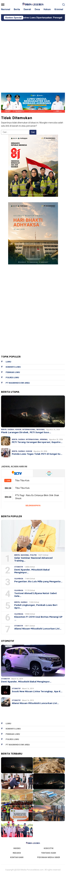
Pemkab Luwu (13, 372)
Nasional (40, 430)
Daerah (11, 430)
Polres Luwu (12, 377)
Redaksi (17, 853)
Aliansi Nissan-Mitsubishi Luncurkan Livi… (37, 628)
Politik (33, 555)
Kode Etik (48, 848)
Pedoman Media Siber (48, 857)
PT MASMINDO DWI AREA (18, 383)
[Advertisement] (33, 55)
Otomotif (18, 567)
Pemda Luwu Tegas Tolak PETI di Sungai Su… (37, 454)
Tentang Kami (48, 853)
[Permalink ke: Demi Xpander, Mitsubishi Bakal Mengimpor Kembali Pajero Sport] (33, 661)
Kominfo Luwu (13, 367)
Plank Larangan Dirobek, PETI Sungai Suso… (26, 432)
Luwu (8, 362)
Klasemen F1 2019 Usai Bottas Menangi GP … (38, 618)
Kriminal (44, 439)
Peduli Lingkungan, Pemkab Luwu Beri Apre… (35, 606)
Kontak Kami (16, 857)
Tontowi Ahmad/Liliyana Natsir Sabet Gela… (35, 594)
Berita (4, 430)
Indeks (16, 848)
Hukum (18, 430)
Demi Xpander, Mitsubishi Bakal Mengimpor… (32, 571)
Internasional (28, 430)
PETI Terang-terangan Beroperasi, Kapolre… (37, 442)
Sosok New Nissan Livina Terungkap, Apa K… (37, 691)
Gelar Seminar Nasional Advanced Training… (33, 559)
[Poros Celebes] (33, 4)
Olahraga (18, 579)
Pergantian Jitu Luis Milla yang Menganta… (38, 581)
